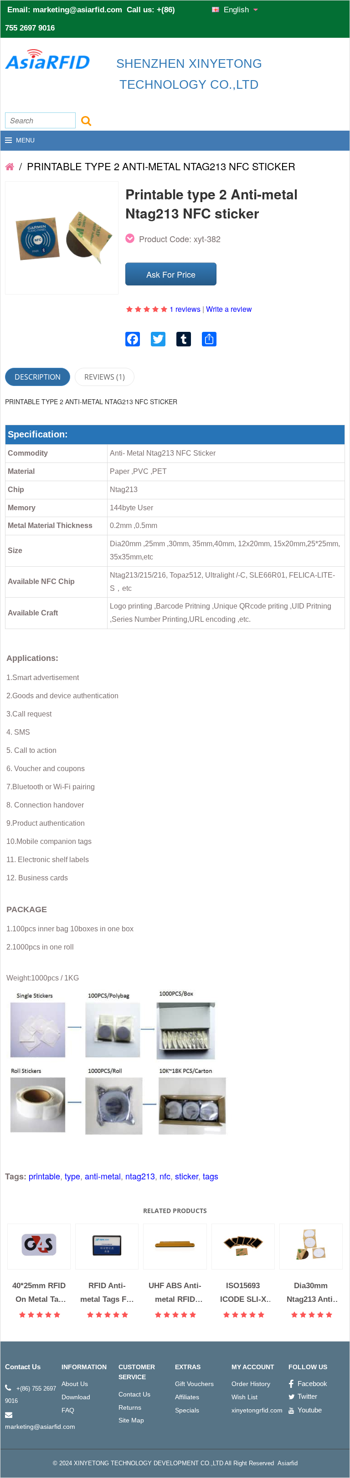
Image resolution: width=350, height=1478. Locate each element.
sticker (186, 1176)
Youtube (310, 1410)
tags (210, 1176)
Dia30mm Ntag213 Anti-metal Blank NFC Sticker (311, 1292)
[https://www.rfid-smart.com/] (9, 166)
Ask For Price (171, 274)
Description (38, 377)
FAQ (68, 1410)
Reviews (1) (104, 377)
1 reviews (185, 309)
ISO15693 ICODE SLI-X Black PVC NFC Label (243, 1292)
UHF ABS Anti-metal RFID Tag (175, 1292)
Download (76, 1397)
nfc (165, 1176)
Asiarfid (287, 1463)
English (237, 9)
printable (44, 1176)
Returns (129, 1407)
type (72, 1176)
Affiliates (187, 1397)
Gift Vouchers (194, 1383)
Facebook (312, 1383)
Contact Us (134, 1394)
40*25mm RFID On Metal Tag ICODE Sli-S (39, 1292)
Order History (251, 1383)
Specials (187, 1410)
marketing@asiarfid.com (77, 9)
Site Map (131, 1420)
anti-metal (103, 1176)
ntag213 (140, 1176)
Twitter (307, 1396)
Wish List (244, 1397)
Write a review (229, 309)
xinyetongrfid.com (257, 1410)
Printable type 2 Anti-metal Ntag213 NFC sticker (159, 166)
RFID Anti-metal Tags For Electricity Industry (107, 1292)
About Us (75, 1383)
